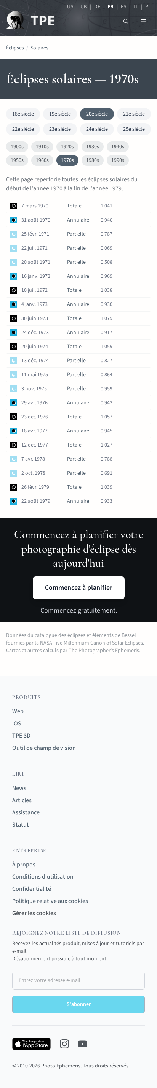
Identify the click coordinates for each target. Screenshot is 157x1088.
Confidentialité (31, 889)
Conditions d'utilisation (43, 877)
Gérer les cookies (34, 913)
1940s (117, 146)
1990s (117, 160)
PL (148, 7)
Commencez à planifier (78, 587)
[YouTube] (82, 1043)
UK (83, 7)
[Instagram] (64, 1043)
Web (18, 711)
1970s (67, 160)
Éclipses (15, 48)
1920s (67, 146)
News (19, 788)
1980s (92, 160)
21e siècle (134, 114)
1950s (17, 160)
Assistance (26, 812)
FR (110, 7)
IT (135, 7)
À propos (23, 864)
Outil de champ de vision (44, 748)
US (70, 7)
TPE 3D (21, 736)
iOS (16, 723)
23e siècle (60, 129)
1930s (92, 146)
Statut (20, 824)
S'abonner (79, 1004)
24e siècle (97, 129)
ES (123, 7)
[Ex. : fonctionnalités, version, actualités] (126, 21)
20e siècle (97, 114)
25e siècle (134, 129)
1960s (42, 160)
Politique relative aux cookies (50, 901)
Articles (22, 800)
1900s (17, 146)
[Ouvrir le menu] (143, 21)
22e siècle (23, 129)
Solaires (39, 48)
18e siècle (23, 114)
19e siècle (60, 114)
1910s (42, 146)
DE (97, 7)
